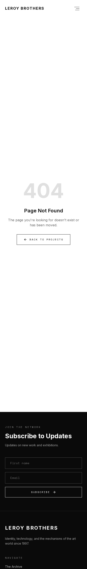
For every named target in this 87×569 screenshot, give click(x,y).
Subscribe (40, 492)
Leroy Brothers (24, 8)
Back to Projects (46, 239)
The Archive (13, 566)
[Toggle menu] (77, 8)
